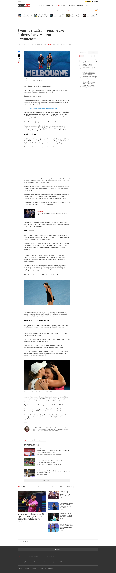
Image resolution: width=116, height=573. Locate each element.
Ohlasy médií (56, 44)
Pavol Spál (38, 469)
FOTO (45, 44)
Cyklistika (72, 5)
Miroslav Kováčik (40, 458)
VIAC (87, 5)
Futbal (40, 5)
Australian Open (37, 486)
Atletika (65, 5)
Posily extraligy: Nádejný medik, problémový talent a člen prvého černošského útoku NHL (43, 15)
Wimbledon (54, 486)
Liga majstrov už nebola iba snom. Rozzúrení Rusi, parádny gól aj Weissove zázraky (59, 15)
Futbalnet (47, 5)
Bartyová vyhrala (38, 44)
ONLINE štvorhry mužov (66, 44)
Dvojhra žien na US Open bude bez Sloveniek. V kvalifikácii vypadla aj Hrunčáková (66, 505)
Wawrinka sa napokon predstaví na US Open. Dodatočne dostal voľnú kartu (66, 516)
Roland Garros (46, 486)
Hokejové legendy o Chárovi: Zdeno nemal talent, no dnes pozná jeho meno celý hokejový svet (75, 15)
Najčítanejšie (83, 52)
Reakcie (50, 44)
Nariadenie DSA (51, 568)
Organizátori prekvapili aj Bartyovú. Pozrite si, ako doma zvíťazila (52, 214)
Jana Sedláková (27, 80)
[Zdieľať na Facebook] (19, 52)
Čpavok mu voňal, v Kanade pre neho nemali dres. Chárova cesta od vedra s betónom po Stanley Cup (92, 15)
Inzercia (33, 568)
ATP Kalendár (69, 486)
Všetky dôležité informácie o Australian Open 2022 (43, 108)
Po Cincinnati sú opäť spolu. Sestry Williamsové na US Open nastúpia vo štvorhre (67, 526)
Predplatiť (88, 1)
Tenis (59, 5)
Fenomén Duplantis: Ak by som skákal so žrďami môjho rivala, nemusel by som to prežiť (27, 15)
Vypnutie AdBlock (50, 556)
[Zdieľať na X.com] (19, 55)
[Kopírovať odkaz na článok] (19, 59)
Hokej (53, 5)
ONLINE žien (30, 44)
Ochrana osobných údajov (41, 568)
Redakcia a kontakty (33, 556)
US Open (62, 486)
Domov (19, 543)
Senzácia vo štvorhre (31, 46)
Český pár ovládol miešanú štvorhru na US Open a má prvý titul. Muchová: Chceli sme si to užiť (67, 494)
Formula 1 (80, 5)
